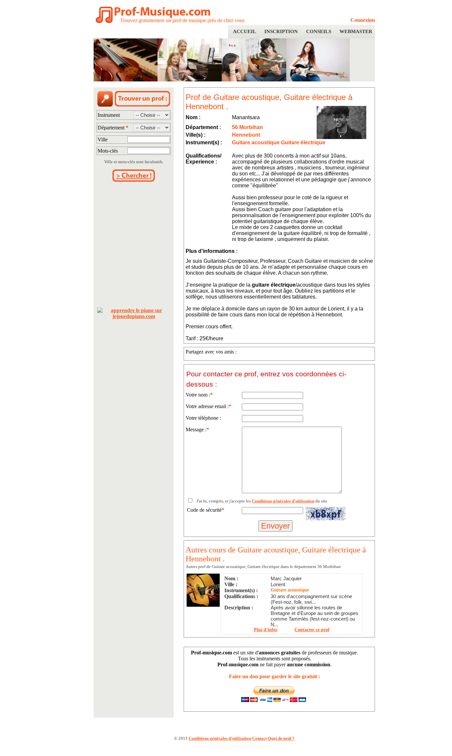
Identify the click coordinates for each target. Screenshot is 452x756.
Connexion (362, 20)
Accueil (244, 31)
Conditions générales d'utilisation (283, 500)
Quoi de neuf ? (281, 738)
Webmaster (355, 31)
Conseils (318, 31)
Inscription (281, 31)
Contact (259, 738)
